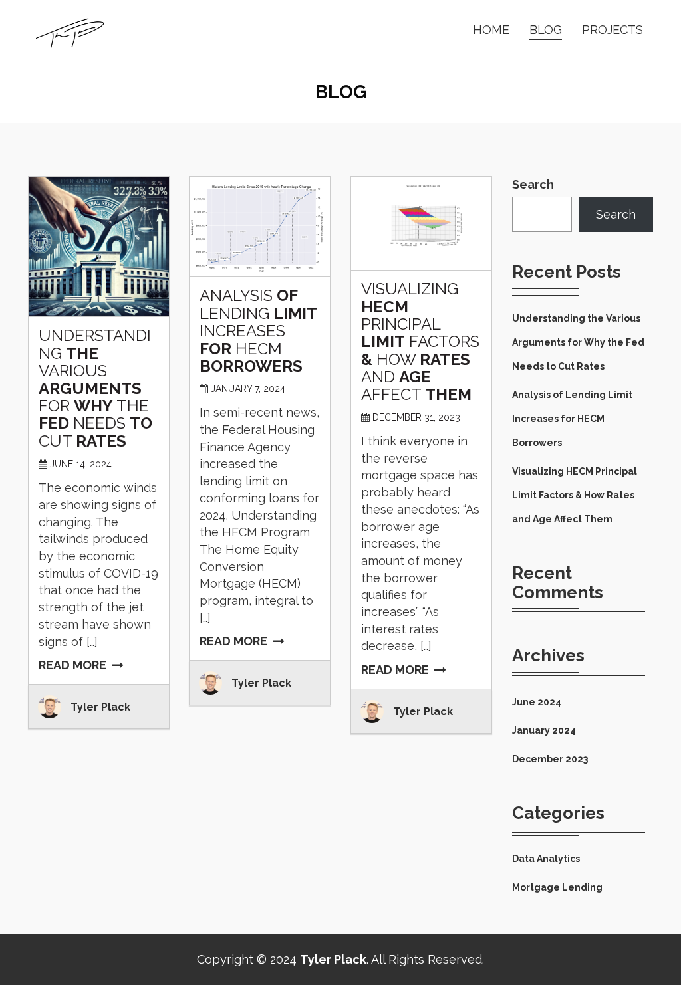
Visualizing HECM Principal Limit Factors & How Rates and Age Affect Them (574, 495)
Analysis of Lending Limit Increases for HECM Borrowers (572, 418)
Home (491, 30)
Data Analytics (546, 858)
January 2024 (544, 730)
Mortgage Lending (557, 887)
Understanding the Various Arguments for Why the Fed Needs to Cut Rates (578, 342)
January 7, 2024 (248, 388)
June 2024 (536, 702)
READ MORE (72, 665)
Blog (545, 30)
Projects (612, 30)
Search (533, 184)
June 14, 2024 (81, 464)
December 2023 (550, 759)
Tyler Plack (100, 707)
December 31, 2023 (416, 417)
